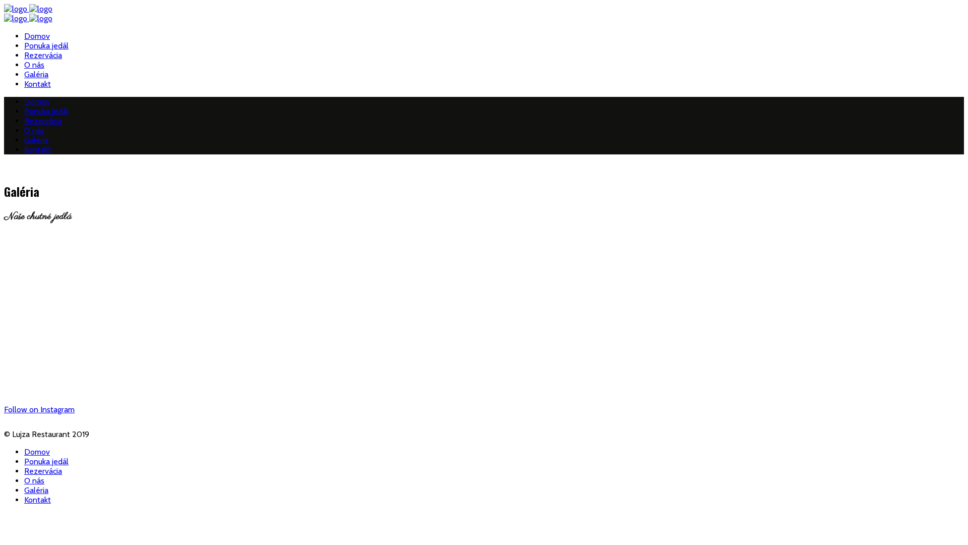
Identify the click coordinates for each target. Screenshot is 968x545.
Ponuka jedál (46, 45)
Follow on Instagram (39, 409)
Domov (37, 36)
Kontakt (37, 84)
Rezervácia (43, 55)
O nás (34, 65)
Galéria (36, 74)
